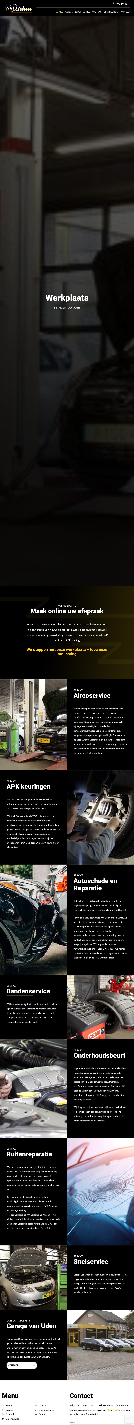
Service (59, 12)
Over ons (97, 12)
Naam (72, 1422)
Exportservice (82, 12)
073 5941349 (123, 3)
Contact (125, 12)
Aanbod (69, 12)
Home (9, 1405)
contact (13, 1365)
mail (116, 1410)
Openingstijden (111, 12)
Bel (109, 1410)
